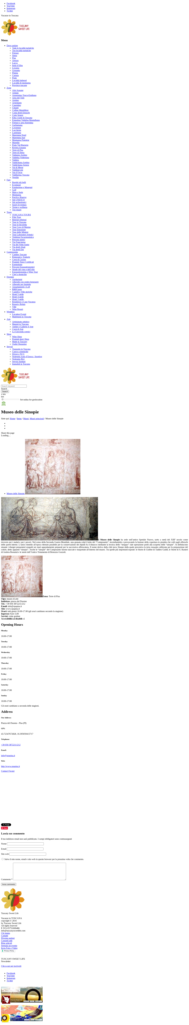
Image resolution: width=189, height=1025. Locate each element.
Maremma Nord (19, 135)
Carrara (15, 75)
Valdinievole (17, 170)
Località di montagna (21, 83)
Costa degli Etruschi (21, 113)
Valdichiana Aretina (20, 162)
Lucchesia (16, 130)
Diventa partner (8, 938)
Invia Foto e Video (9, 948)
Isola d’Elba (17, 65)
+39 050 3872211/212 (10, 745)
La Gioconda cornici (21, 331)
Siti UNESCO (18, 200)
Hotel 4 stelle (18, 297)
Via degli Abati (18, 247)
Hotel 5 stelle (18, 294)
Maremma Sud (18, 137)
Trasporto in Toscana (21, 349)
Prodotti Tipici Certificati (23, 262)
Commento (6, 879)
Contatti (4, 935)
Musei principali (37, 418)
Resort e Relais (18, 304)
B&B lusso (17, 289)
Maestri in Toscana (20, 324)
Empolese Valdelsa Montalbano (26, 120)
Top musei (16, 210)
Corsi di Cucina (19, 259)
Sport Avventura (19, 205)
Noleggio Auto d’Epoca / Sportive (27, 356)
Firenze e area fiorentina (22, 122)
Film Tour (16, 217)
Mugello (16, 142)
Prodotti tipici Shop (20, 339)
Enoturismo (17, 264)
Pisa (14, 58)
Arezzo (15, 60)
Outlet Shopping (19, 344)
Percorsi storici (18, 239)
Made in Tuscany (19, 341)
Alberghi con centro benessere (25, 282)
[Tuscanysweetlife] (15, 35)
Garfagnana (17, 125)
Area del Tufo (18, 98)
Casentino (16, 105)
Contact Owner (8, 771)
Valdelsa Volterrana (20, 157)
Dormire (10, 277)
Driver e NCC (18, 354)
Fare (9, 180)
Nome (4, 844)
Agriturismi (17, 279)
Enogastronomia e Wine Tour (25, 272)
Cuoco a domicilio (20, 351)
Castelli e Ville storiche (22, 292)
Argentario (17, 103)
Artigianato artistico (20, 322)
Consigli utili (6, 940)
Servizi (10, 346)
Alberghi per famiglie (21, 284)
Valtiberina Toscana (20, 175)
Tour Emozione (19, 229)
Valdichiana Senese (20, 165)
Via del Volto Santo (20, 244)
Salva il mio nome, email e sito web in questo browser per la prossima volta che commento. (44, 859)
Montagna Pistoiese (20, 140)
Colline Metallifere (20, 110)
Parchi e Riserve (19, 197)
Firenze (15, 53)
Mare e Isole (17, 192)
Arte (9, 319)
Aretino (15, 100)
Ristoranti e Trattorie (21, 257)
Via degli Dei (18, 249)
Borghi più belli (19, 182)
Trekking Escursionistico (23, 237)
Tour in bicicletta (19, 224)
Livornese (16, 127)
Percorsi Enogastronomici (23, 267)
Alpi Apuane (17, 90)
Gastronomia (12, 252)
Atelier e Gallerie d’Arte (22, 326)
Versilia (15, 177)
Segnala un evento (9, 945)
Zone (9, 88)
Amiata (15, 93)
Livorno (15, 68)
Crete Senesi (17, 115)
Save (5, 828)
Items (19, 418)
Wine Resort (17, 309)
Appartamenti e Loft (21, 287)
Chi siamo (5, 933)
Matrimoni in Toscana (21, 317)
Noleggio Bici (18, 359)
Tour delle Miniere (20, 232)
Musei (26, 418)
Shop (9, 334)
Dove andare (12, 45)
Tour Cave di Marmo (21, 227)
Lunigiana (16, 132)
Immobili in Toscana (21, 364)
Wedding (11, 312)
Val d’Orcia (17, 172)
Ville (14, 307)
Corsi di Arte (17, 329)
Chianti (15, 108)
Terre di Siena (18, 152)
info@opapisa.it (8, 755)
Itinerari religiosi (19, 220)
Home (12, 418)
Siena (14, 55)
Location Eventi (19, 314)
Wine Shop (17, 336)
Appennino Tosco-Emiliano (24, 95)
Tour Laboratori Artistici (22, 234)
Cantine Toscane (19, 254)
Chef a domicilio (19, 274)
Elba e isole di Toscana (22, 118)
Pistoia (15, 73)
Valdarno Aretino (19, 155)
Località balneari (19, 80)
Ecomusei (16, 185)
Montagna (16, 195)
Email (4, 849)
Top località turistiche (21, 50)
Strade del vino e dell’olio (23, 269)
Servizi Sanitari (18, 361)
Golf (14, 190)
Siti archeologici (19, 202)
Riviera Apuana (19, 147)
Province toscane (19, 85)
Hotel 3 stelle (18, 299)
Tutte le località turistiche (23, 48)
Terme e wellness (19, 207)
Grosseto (16, 70)
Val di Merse (17, 167)
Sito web (5, 854)
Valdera (15, 160)
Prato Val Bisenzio (20, 145)
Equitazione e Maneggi (22, 187)
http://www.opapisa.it (10, 766)
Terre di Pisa (17, 150)
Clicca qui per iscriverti (11, 966)
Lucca (15, 63)
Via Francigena (18, 242)
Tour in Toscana (19, 222)
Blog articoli (6, 943)
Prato (14, 78)
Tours (9, 212)
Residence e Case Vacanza (23, 302)
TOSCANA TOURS (21, 215)
